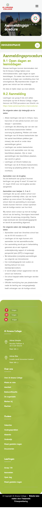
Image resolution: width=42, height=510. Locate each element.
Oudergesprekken (11, 430)
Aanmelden (8, 473)
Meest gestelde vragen (13, 444)
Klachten (7, 406)
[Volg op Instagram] (6, 315)
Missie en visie (10, 383)
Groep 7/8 (8, 468)
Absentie (7, 435)
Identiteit (7, 387)
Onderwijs (8, 439)
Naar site (13, 349)
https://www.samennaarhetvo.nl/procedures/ (20, 106)
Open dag (8, 477)
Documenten (9, 449)
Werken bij (8, 401)
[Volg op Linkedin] (6, 319)
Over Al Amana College (13, 378)
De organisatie (10, 397)
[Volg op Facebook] (6, 310)
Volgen (14, 310)
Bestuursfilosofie (10, 392)
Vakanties (8, 425)
